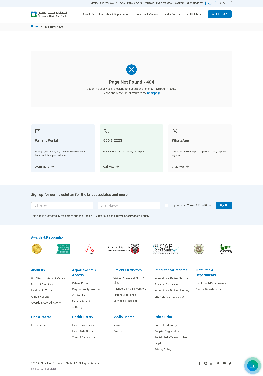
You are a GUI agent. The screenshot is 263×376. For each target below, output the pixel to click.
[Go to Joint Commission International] (36, 249)
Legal (157, 343)
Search (226, 3)
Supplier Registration (167, 331)
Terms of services (127, 215)
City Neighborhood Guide (169, 296)
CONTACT (149, 3)
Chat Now (178, 166)
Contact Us (79, 295)
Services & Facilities (125, 300)
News (117, 325)
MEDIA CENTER (134, 3)
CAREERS (179, 3)
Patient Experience (124, 294)
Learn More (42, 166)
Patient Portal (80, 283)
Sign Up (224, 205)
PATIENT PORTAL (164, 3)
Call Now (108, 166)
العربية (210, 3)
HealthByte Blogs (82, 331)
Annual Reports (40, 296)
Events (117, 331)
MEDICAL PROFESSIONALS (104, 3)
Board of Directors (42, 284)
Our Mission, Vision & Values (48, 278)
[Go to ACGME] (89, 249)
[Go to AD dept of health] (123, 249)
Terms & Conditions (199, 205)
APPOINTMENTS (195, 3)
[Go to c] (199, 249)
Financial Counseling (166, 284)
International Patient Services (172, 278)
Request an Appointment (87, 289)
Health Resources (83, 325)
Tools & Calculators (83, 337)
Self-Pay (77, 307)
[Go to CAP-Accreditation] (166, 249)
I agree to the (191, 205)
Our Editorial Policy (165, 325)
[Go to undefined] (200, 363)
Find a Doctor (172, 14)
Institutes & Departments (114, 14)
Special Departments (208, 289)
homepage (153, 93)
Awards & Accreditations (46, 302)
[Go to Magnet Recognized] (63, 249)
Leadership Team (41, 290)
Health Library (194, 14)
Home (34, 26)
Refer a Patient (81, 301)
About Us (88, 14)
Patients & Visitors (146, 14)
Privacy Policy (101, 215)
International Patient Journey (171, 290)
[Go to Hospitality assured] (225, 249)
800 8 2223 (222, 14)
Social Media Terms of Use (170, 337)
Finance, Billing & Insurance (129, 288)
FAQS (122, 3)
